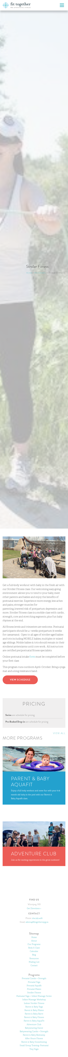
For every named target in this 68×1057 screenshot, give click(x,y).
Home (29, 272)
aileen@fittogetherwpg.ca (37, 922)
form (32, 656)
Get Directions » (34, 908)
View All (59, 733)
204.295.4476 (37, 918)
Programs (40, 272)
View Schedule (20, 680)
